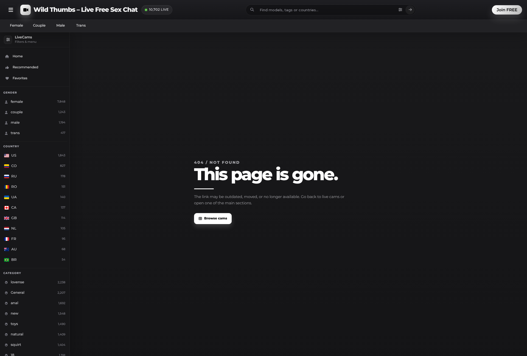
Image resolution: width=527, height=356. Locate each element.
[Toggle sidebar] (10, 10)
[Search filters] (400, 10)
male (60, 25)
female (16, 25)
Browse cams (215, 218)
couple (39, 25)
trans (81, 25)
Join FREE (507, 9)
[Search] (410, 10)
